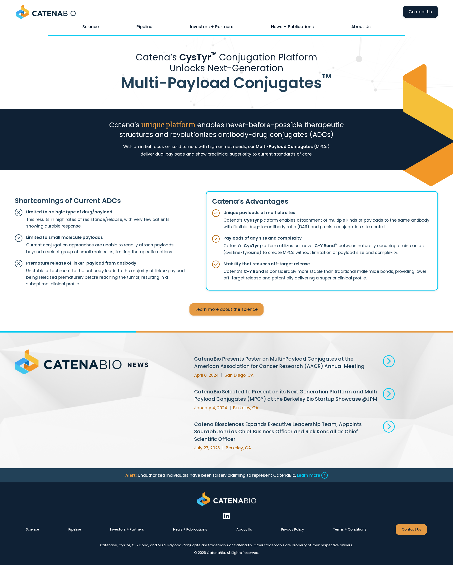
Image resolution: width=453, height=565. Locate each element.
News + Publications (292, 27)
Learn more (309, 475)
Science (90, 27)
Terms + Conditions (349, 529)
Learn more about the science (227, 309)
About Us (361, 27)
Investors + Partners (211, 27)
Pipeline (144, 27)
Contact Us (420, 12)
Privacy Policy (292, 529)
